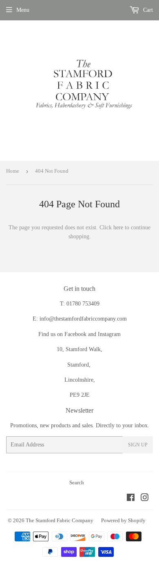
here (118, 227)
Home (12, 171)
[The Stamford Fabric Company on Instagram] (145, 499)
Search (76, 482)
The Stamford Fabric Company (59, 520)
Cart (147, 10)
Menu (22, 10)
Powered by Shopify (123, 520)
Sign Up (138, 445)
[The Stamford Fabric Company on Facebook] (130, 499)
